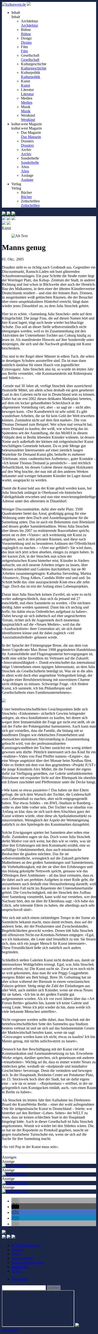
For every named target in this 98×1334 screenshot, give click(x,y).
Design (26, 42)
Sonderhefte (30, 162)
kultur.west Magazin (26, 128)
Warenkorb (10, 1330)
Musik (25, 111)
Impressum (19, 1267)
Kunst (25, 85)
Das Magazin (31, 137)
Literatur (27, 94)
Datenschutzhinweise (27, 1262)
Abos (25, 171)
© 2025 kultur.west (25, 1245)
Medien (26, 102)
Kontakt (17, 1250)
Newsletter (19, 1279)
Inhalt (15, 17)
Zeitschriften (30, 205)
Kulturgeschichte (33, 68)
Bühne (26, 34)
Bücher (26, 197)
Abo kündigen (22, 1258)
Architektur (29, 25)
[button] (15, 1201)
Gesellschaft (30, 60)
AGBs (16, 1271)
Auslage (27, 180)
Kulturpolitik (30, 77)
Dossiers (27, 145)
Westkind (28, 120)
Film (24, 51)
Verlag (16, 188)
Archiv (26, 154)
